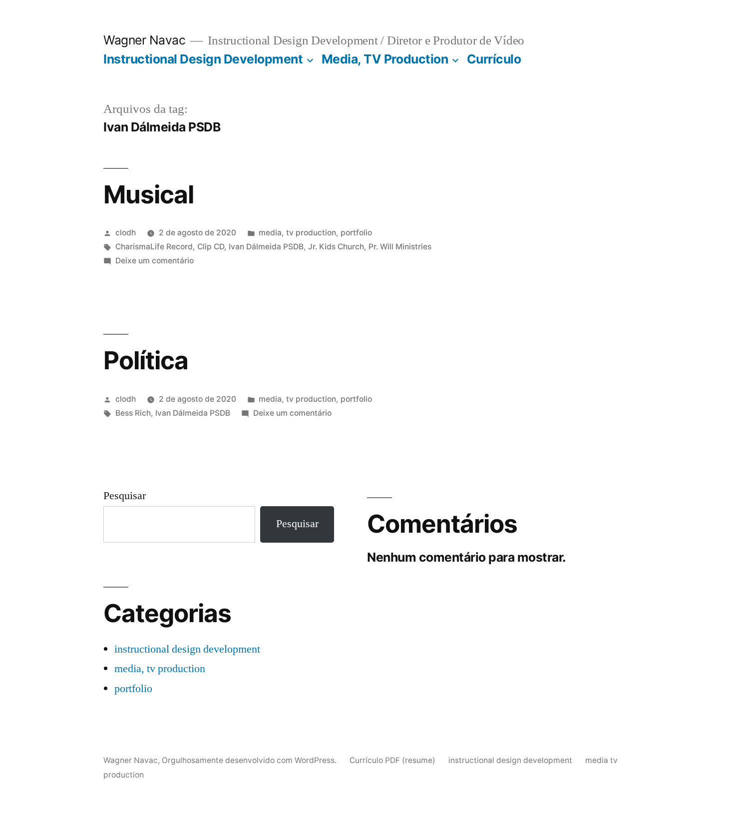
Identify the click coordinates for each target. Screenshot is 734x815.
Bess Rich (133, 413)
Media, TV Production (385, 58)
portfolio (356, 232)
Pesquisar (124, 496)
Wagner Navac (144, 39)
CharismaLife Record (154, 246)
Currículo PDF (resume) (392, 760)
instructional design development (187, 649)
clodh (125, 232)
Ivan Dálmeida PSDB (266, 246)
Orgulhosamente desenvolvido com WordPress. (250, 760)
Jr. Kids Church (336, 246)
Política (145, 360)
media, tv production (297, 232)
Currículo (494, 58)
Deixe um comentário (154, 260)
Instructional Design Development (203, 58)
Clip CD (210, 246)
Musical (148, 194)
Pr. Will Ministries (399, 246)
